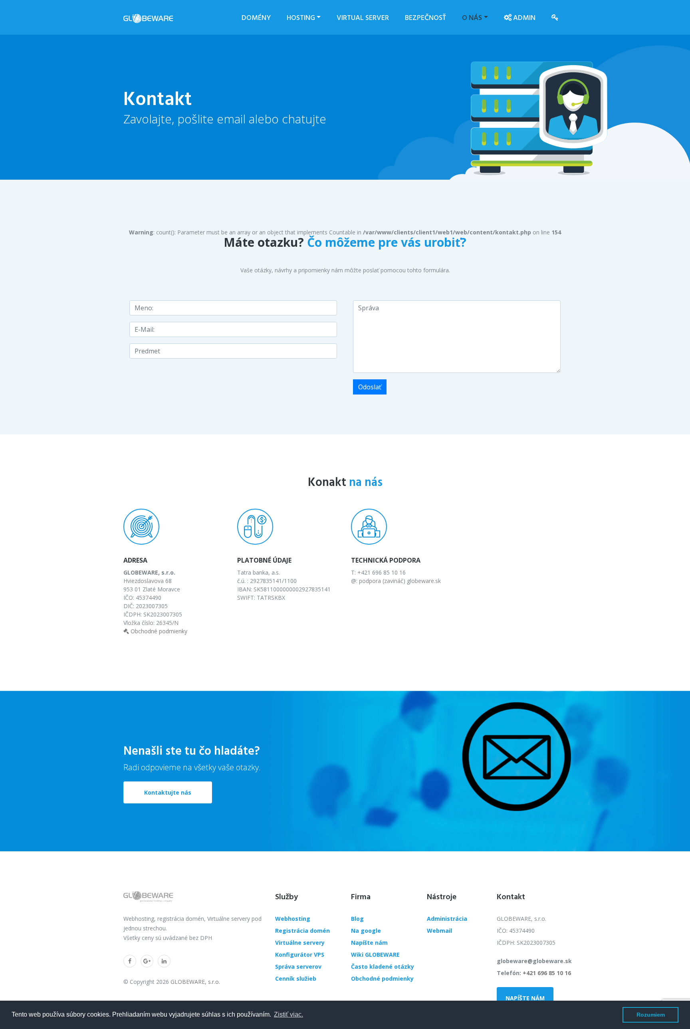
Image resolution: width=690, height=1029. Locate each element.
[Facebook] (129, 961)
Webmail (439, 930)
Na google (366, 930)
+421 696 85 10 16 (547, 973)
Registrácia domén (302, 930)
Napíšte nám (369, 942)
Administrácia (447, 918)
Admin (523, 17)
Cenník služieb (295, 978)
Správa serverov (298, 966)
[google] (147, 961)
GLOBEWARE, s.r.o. (195, 981)
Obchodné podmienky (158, 631)
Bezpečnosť (425, 17)
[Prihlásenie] (555, 17)
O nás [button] (472, 17)
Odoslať (369, 387)
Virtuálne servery (300, 942)
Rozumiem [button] (650, 1014)
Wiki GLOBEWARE (375, 954)
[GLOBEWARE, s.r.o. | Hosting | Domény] (148, 18)
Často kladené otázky (382, 966)
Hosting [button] (301, 17)
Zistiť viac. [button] (288, 1014)
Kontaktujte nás (167, 792)
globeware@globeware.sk (534, 961)
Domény (256, 17)
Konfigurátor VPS (299, 954)
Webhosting (292, 918)
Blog (357, 918)
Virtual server (363, 17)
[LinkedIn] (164, 961)
